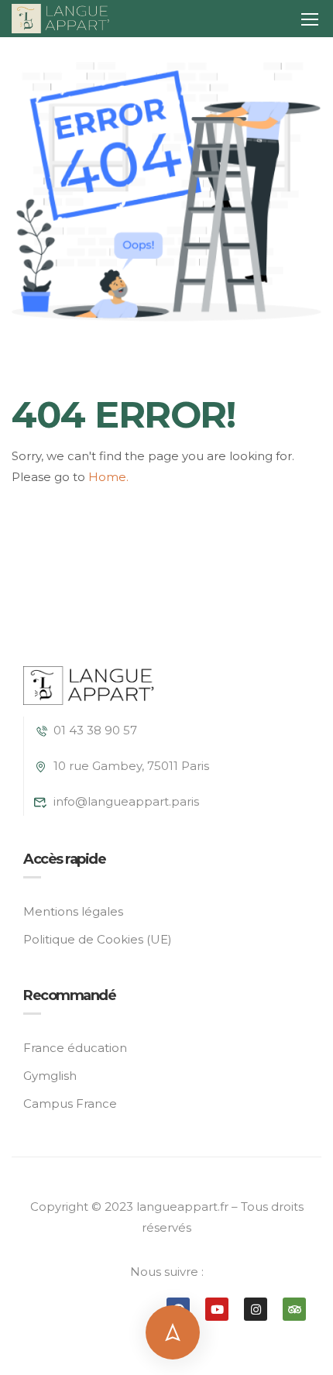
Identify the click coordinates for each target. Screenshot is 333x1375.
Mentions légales (73, 911)
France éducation (75, 1047)
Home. (108, 476)
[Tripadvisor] (294, 1309)
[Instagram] (255, 1309)
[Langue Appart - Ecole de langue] (61, 18)
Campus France (70, 1103)
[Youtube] (216, 1309)
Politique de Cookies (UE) (97, 939)
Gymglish (50, 1075)
